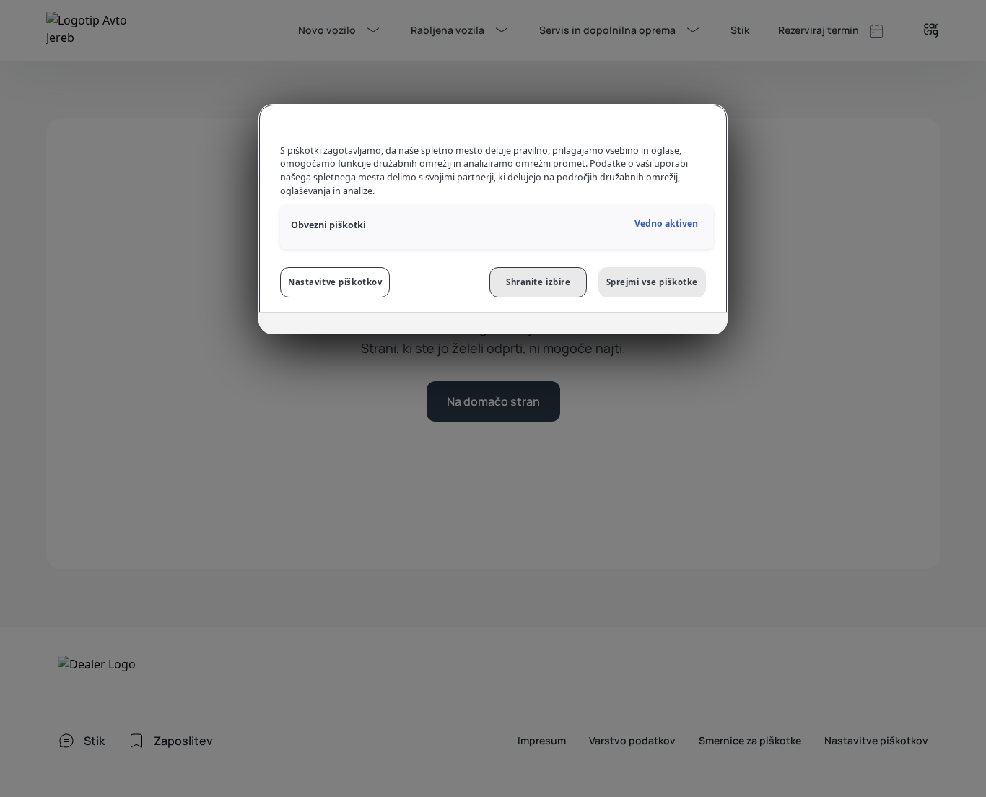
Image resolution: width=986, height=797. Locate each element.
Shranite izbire (538, 281)
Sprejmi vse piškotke (652, 281)
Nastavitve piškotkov (335, 281)
